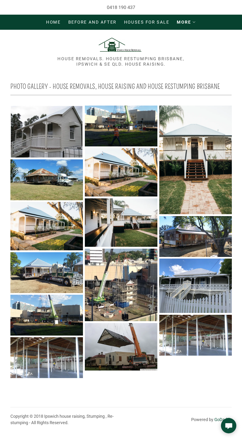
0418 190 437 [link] (121, 7)
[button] (186, 22)
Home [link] (53, 22)
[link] (121, 44)
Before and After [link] (92, 22)
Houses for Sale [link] (146, 22)
